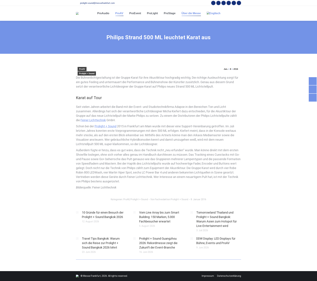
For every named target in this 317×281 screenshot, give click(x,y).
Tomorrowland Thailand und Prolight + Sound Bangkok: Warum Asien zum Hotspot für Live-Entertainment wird (216, 219)
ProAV (82, 69)
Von (169, 199)
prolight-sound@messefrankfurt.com (97, 3)
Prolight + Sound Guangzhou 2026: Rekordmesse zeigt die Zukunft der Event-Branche (158, 243)
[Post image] (77, 212)
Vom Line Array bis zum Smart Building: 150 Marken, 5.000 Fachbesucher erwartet (159, 217)
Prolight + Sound (86, 73)
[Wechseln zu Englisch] (213, 13)
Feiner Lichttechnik (93, 120)
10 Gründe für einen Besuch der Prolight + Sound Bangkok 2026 (102, 215)
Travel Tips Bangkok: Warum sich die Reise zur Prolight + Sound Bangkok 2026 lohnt (101, 243)
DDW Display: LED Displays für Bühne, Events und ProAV (215, 241)
